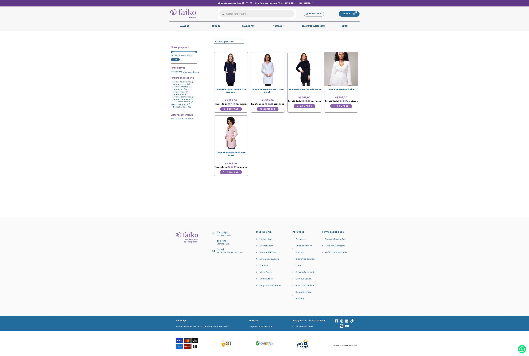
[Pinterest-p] (341, 326)
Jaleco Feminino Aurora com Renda (268, 91)
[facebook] (243, 3)
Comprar (233, 109)
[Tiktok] (352, 321)
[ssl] (227, 344)
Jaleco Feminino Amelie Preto (304, 89)
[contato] (250, 3)
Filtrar (175, 59)
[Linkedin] (347, 321)
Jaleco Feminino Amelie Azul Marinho (231, 91)
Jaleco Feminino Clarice (341, 89)
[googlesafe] (264, 343)
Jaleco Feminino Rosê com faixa (230, 154)
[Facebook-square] (336, 321)
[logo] (183, 14)
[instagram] (247, 3)
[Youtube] (347, 326)
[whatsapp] (522, 352)
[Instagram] (341, 321)
